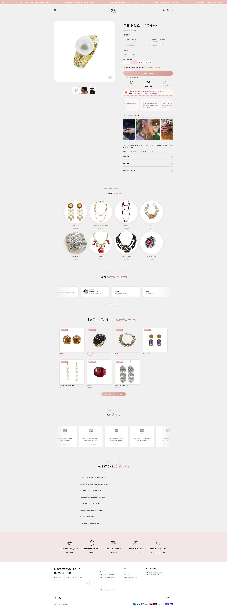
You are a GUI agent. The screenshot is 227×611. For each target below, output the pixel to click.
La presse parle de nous (106, 580)
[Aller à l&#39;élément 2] (84, 90)
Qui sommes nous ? (105, 583)
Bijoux (125, 571)
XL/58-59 (148, 62)
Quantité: (125, 50)
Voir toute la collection (113, 394)
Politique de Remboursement (107, 574)
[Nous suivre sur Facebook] (55, 598)
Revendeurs (103, 586)
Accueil (125, 568)
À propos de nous (128, 583)
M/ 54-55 (134, 62)
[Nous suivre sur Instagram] (60, 598)
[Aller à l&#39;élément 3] (92, 90)
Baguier (126, 586)
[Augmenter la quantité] (133, 54)
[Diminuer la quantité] (125, 54)
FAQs (101, 568)
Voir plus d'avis (113, 304)
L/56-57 (141, 62)
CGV (101, 571)
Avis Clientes (127, 580)
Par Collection (127, 574)
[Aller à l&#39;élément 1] (76, 90)
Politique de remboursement (107, 590)
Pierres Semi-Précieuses (130, 577)
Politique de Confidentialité (107, 577)
